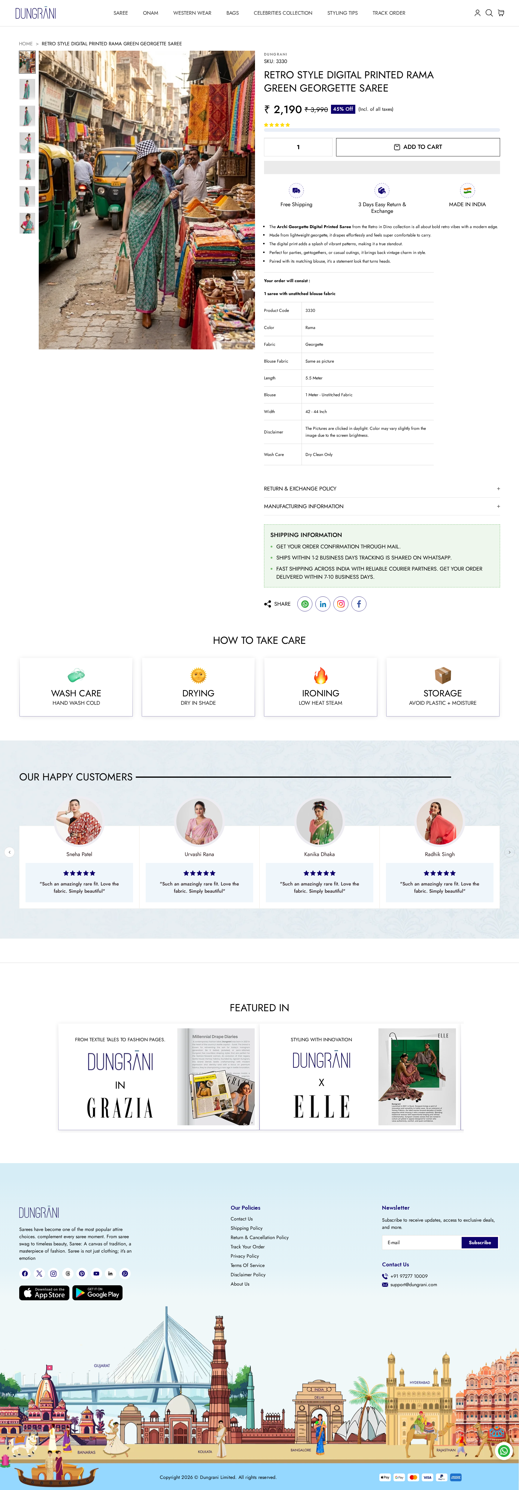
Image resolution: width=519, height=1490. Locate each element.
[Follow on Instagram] (53, 1273)
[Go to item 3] (27, 116)
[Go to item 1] (27, 62)
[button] (277, 125)
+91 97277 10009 (409, 1276)
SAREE (121, 13)
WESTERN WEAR (192, 13)
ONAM (150, 13)
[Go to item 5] (27, 170)
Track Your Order (248, 1246)
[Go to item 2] (27, 89)
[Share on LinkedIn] (322, 603)
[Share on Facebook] (358, 603)
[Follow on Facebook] (25, 1274)
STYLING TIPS (342, 13)
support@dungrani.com (413, 1285)
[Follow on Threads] (68, 1274)
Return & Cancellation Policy (260, 1237)
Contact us (242, 1219)
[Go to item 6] (27, 196)
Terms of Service (248, 1265)
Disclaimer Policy (248, 1274)
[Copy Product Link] (340, 603)
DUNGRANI (275, 54)
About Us (240, 1284)
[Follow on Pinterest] (82, 1274)
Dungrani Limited (217, 1477)
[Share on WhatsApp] (304, 603)
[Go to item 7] (27, 223)
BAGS (232, 13)
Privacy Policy (245, 1256)
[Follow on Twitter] (39, 1274)
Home (26, 43)
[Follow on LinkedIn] (111, 1274)
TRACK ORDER (389, 13)
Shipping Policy (247, 1228)
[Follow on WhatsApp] (125, 1274)
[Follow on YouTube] (96, 1274)
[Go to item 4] (27, 143)
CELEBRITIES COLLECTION (283, 13)
